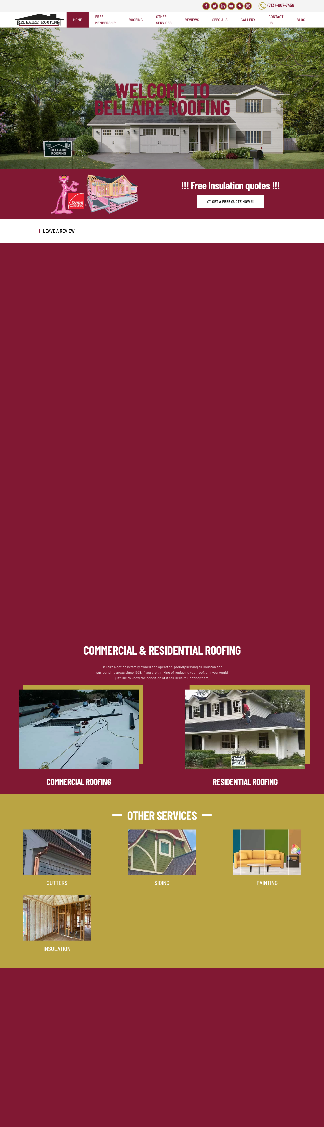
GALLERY (248, 19)
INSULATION (57, 948)
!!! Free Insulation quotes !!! (230, 185)
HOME (77, 19)
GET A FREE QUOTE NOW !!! (233, 201)
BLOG (301, 19)
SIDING (162, 882)
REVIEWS (192, 19)
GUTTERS (57, 882)
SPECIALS (219, 19)
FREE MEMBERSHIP (105, 19)
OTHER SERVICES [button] (163, 19)
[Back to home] (39, 20)
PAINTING (267, 882)
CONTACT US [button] (275, 19)
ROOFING (136, 19)
